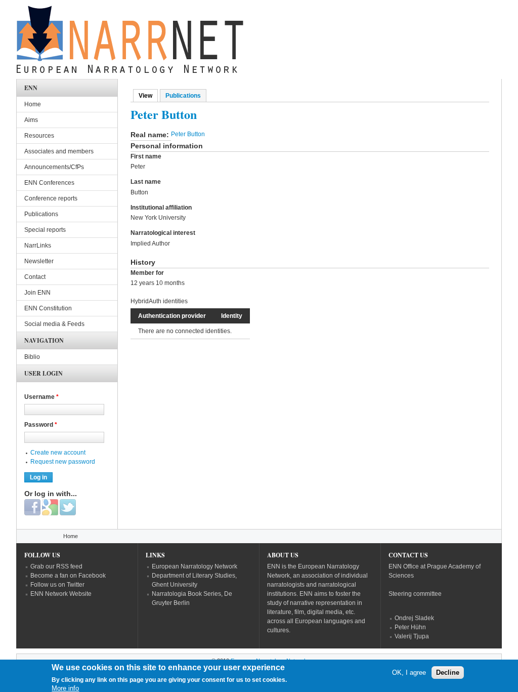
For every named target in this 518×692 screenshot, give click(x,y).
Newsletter (39, 261)
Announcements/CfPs (54, 167)
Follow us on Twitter (57, 584)
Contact (35, 276)
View (148, 95)
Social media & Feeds (54, 324)
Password (40, 424)
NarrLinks (37, 245)
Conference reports (50, 198)
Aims (31, 120)
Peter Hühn (410, 627)
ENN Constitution (48, 308)
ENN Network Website (61, 593)
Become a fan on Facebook (68, 575)
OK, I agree (409, 672)
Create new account (57, 452)
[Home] (130, 42)
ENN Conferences (49, 182)
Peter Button (188, 134)
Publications (183, 95)
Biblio (32, 356)
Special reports (45, 229)
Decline (447, 672)
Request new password (62, 461)
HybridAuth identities (159, 301)
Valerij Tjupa (412, 636)
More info (65, 688)
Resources (39, 135)
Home (32, 104)
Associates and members (59, 151)
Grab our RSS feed (56, 566)
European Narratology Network (194, 566)
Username (41, 396)
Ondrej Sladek (414, 618)
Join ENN (37, 292)
